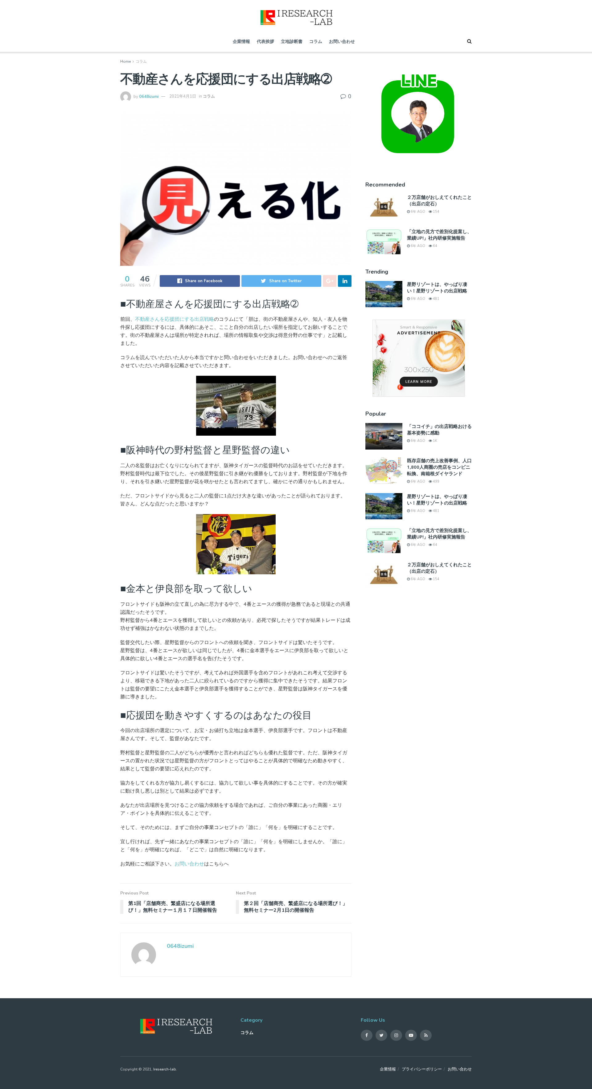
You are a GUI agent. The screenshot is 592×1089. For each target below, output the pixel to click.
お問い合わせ (342, 41)
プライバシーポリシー (422, 1069)
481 (435, 298)
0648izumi (148, 96)
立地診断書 (291, 41)
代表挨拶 (265, 41)
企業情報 (241, 41)
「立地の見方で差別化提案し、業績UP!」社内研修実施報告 (439, 234)
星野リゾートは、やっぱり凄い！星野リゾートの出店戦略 (437, 287)
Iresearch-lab (164, 1069)
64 (434, 246)
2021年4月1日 (182, 96)
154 (435, 211)
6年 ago (417, 211)
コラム (315, 41)
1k (434, 440)
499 (435, 481)
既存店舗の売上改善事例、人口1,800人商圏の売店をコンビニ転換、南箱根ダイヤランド (439, 466)
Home (125, 61)
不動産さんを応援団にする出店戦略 (174, 319)
